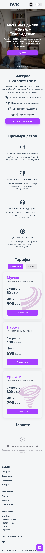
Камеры (5, 484)
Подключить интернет (22, 121)
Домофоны (7, 480)
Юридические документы (31, 550)
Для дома (31, 266)
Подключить (22, 53)
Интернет (6, 471)
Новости (5, 500)
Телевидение (7, 476)
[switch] (38, 4)
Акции (5, 496)
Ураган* (14, 377)
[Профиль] (31, 4)
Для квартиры (15, 266)
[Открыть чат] (39, 547)
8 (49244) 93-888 (9, 519)
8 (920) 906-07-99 (10, 523)
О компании (7, 505)
